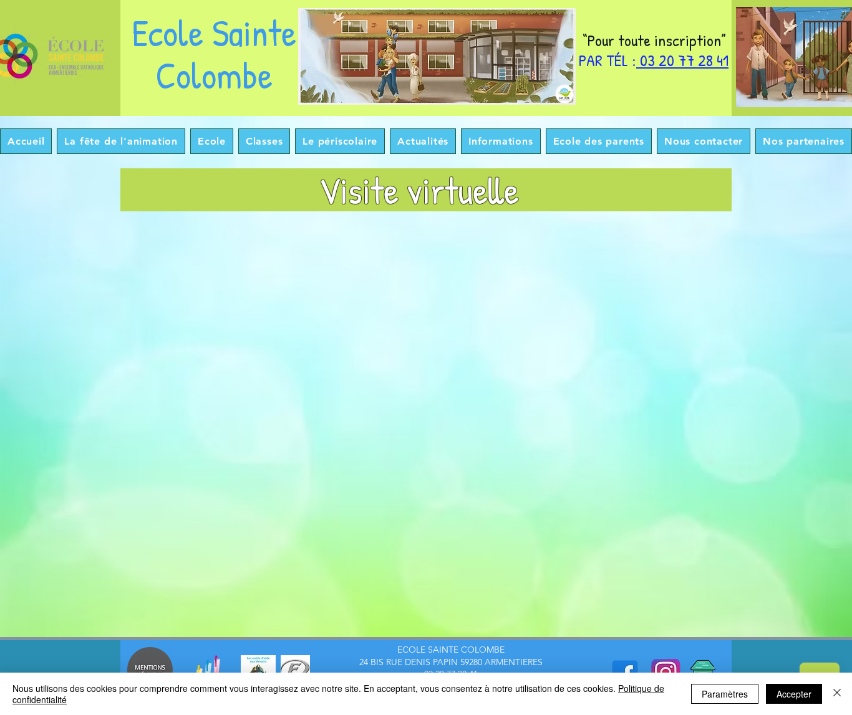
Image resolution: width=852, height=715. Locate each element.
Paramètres (725, 694)
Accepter (794, 694)
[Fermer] (837, 694)
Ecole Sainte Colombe (214, 53)
